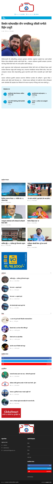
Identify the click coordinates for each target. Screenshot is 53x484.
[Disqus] (26, 127)
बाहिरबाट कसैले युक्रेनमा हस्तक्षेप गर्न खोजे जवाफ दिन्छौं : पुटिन (23, 382)
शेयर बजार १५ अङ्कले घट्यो (16, 296)
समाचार (4, 194)
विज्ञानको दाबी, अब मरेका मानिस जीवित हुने (18, 327)
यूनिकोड (37, 14)
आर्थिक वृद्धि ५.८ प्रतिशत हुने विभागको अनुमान (13, 243)
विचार (28, 443)
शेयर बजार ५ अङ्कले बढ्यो (15, 287)
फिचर (28, 450)
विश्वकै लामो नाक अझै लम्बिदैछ (16, 336)
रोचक (2, 313)
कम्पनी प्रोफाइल (30, 476)
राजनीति (30, 194)
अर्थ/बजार (5, 239)
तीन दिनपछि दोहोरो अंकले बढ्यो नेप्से (17, 305)
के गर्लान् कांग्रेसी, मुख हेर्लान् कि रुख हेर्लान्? (38, 198)
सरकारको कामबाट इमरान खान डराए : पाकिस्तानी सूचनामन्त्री (22, 373)
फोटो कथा (29, 457)
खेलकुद (30, 239)
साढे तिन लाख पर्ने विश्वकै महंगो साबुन (17, 345)
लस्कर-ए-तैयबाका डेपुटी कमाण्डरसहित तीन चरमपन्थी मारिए (22, 400)
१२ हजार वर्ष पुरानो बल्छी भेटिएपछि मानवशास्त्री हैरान (21, 318)
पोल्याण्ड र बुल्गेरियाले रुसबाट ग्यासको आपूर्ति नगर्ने (20, 391)
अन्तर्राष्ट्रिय (3, 368)
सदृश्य (3, 31)
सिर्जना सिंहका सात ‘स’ (33, 221)
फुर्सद (28, 453)
